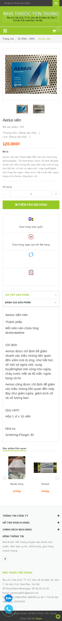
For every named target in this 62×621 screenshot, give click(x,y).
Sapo (39, 618)
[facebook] (5, 559)
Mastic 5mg (16, 484)
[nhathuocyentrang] (31, 16)
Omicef (45, 484)
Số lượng (7, 187)
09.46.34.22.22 (40, 588)
